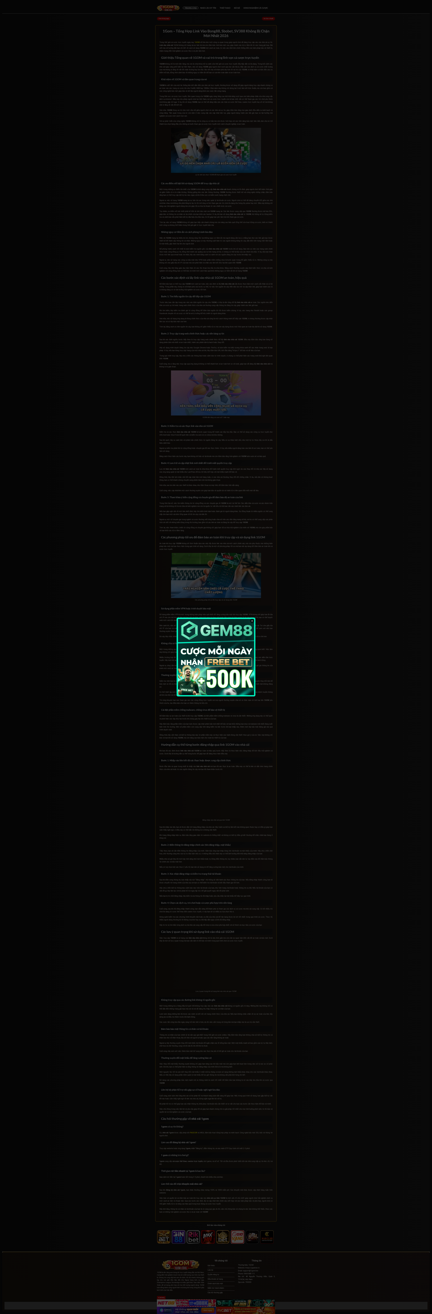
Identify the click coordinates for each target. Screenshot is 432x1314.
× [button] (252, 621)
